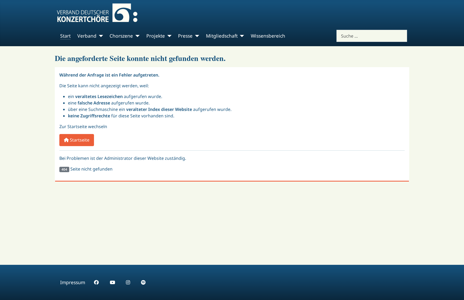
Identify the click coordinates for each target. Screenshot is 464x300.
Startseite (79, 140)
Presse (185, 35)
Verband (86, 35)
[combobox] (371, 36)
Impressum (72, 282)
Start (65, 35)
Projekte (155, 35)
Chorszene (121, 35)
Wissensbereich (268, 35)
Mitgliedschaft (222, 35)
